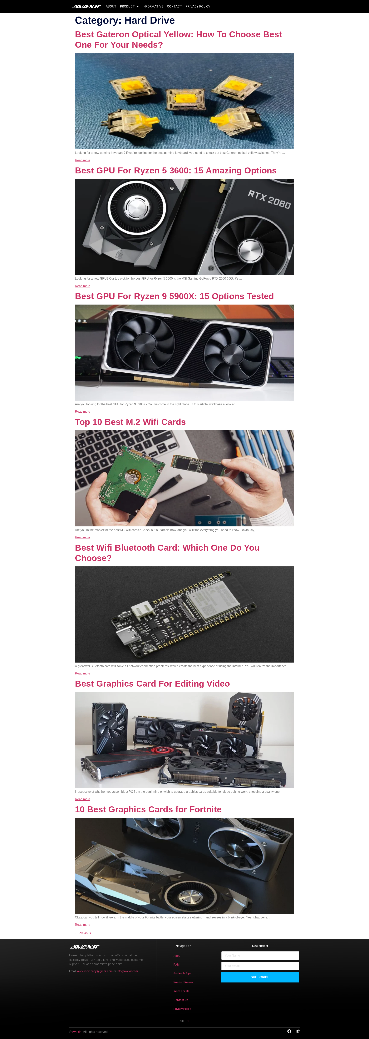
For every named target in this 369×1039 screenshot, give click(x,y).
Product (127, 6)
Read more (82, 160)
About (111, 6)
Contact (174, 6)
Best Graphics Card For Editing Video (152, 684)
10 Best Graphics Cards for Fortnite (148, 809)
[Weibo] (298, 1031)
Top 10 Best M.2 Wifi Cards (130, 422)
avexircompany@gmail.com (95, 971)
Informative (153, 6)
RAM (177, 964)
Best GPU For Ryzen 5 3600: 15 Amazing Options (176, 170)
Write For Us (181, 991)
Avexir (76, 1031)
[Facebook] (289, 1031)
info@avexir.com (127, 971)
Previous (83, 933)
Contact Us (181, 1000)
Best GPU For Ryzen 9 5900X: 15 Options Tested (174, 296)
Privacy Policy (198, 6)
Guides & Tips (182, 973)
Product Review (183, 982)
